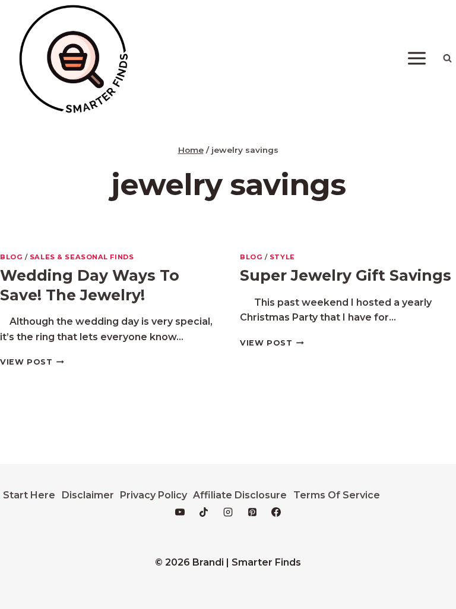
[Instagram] (228, 512)
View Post (32, 361)
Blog (11, 257)
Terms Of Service (336, 495)
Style (282, 257)
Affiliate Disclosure (240, 495)
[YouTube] (179, 512)
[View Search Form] (447, 58)
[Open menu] (416, 58)
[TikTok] (203, 512)
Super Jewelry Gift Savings (345, 275)
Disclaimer (88, 495)
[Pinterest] (252, 512)
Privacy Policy (153, 495)
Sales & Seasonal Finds (82, 257)
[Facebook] (276, 512)
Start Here (29, 495)
